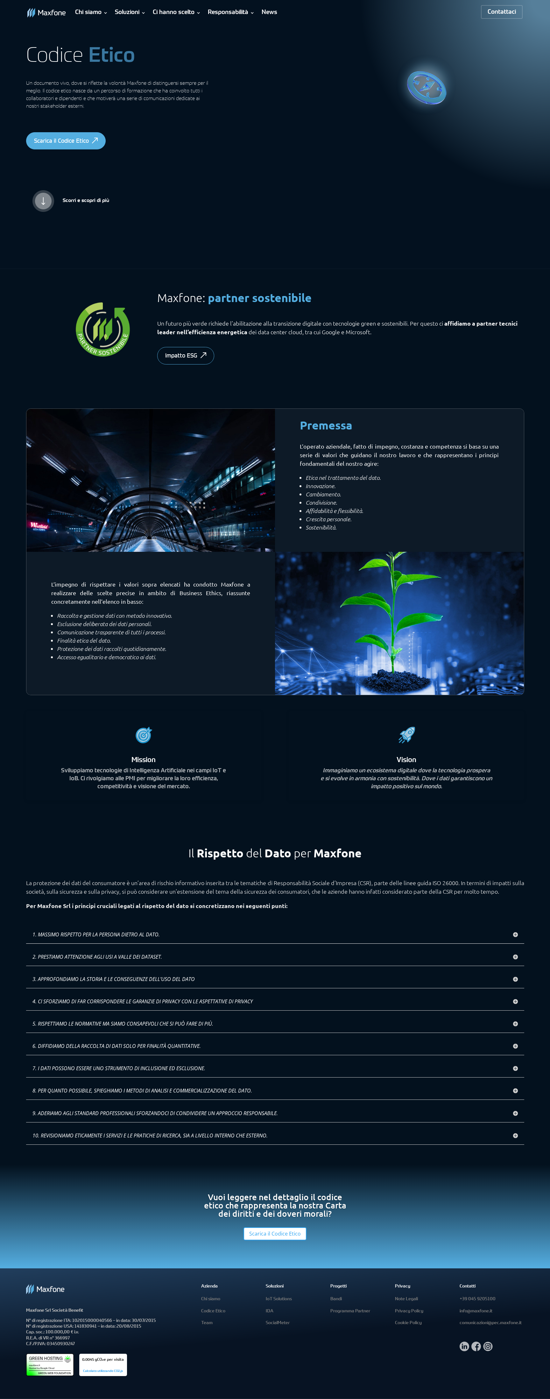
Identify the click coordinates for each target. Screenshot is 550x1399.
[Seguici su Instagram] (488, 1349)
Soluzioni (127, 13)
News (269, 13)
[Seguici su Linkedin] (464, 1349)
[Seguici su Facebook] (476, 1349)
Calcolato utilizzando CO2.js (103, 1371)
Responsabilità (228, 13)
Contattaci (502, 12)
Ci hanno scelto (173, 13)
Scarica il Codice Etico (61, 141)
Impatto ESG (181, 356)
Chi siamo (88, 13)
